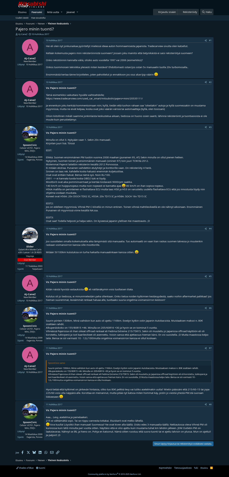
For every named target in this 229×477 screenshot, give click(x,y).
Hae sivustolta (38, 17)
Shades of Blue (26, 467)
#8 (210, 404)
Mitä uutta (53, 12)
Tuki (196, 467)
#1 (210, 40)
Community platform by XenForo (114, 474)
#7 (210, 348)
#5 (210, 276)
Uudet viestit (22, 17)
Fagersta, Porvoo (34, 159)
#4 (210, 228)
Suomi (41, 467)
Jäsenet (71, 12)
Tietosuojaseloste (183, 467)
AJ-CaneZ (22, 34)
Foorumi (37, 12)
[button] (61, 12)
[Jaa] (206, 40)
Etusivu (22, 12)
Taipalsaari (37, 269)
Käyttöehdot (165, 467)
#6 (210, 308)
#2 (210, 82)
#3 (210, 127)
